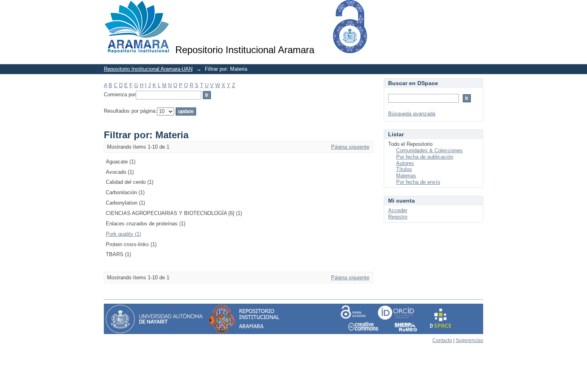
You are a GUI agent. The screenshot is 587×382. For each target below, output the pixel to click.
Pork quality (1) (123, 234)
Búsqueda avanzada (411, 114)
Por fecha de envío (418, 182)
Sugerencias (469, 340)
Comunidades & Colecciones (429, 150)
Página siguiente (350, 147)
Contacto (442, 340)
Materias (406, 176)
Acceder (397, 210)
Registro (397, 217)
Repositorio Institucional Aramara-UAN (148, 69)
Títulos (404, 169)
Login (477, 10)
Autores (405, 163)
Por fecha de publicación (424, 157)
